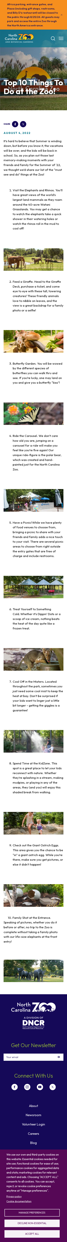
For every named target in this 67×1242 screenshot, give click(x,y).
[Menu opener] (61, 38)
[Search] (53, 38)
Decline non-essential (32, 1223)
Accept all (32, 1233)
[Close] (61, 15)
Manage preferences (32, 1212)
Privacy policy (14, 1196)
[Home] (19, 38)
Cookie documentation (18, 1201)
